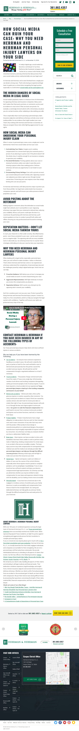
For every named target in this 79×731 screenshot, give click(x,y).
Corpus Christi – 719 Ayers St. (16, 700)
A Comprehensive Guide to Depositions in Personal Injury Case (24, 601)
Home (4, 18)
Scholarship (35, 2)
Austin (11, 559)
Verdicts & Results (17, 15)
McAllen (38, 557)
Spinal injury (10, 459)
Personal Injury (17, 18)
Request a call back (47, 613)
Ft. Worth (24, 559)
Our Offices (40, 15)
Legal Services (30, 15)
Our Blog (61, 15)
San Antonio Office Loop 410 (6, 675)
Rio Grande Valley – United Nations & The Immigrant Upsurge (23, 596)
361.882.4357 (58, 7)
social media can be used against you (31, 87)
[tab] (64, 83)
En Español (16, 2)
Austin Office (16, 657)
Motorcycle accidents (13, 394)
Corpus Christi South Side (16, 557)
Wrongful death (11, 480)
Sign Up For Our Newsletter (49, 2)
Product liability (11, 418)
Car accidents (10, 360)
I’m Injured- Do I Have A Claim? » (64, 118)
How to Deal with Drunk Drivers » (64, 114)
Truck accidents (11, 377)
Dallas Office (16, 669)
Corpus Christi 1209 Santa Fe (6, 683)
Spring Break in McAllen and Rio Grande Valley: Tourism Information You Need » (63, 108)
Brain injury (9, 437)
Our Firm (6, 15)
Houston (16, 559)
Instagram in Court (10, 599)
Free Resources (51, 15)
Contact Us (70, 15)
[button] (64, 83)
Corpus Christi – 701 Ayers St (16, 708)
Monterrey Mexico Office (6, 666)
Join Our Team (25, 2)
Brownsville (32, 557)
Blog (10, 18)
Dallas (26, 557)
